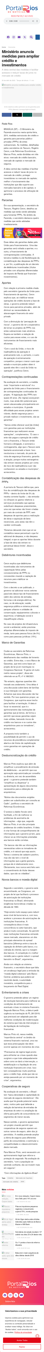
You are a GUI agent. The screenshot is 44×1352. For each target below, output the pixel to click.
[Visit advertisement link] (22, 233)
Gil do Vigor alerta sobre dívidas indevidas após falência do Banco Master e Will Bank (28, 1221)
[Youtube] (19, 37)
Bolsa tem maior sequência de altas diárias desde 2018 (26, 1254)
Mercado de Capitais (24, 1178)
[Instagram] (13, 37)
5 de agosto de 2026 (23, 1201)
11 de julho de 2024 (23, 1258)
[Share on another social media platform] (37, 115)
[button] (31, 37)
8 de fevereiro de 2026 (24, 1227)
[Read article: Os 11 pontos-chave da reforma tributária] (8, 1245)
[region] (22, 1328)
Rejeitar (22, 1347)
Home (4, 47)
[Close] (41, 1307)
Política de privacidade (23, 1332)
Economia (11, 47)
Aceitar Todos (22, 1340)
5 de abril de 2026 (22, 1214)
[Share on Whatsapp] (27, 115)
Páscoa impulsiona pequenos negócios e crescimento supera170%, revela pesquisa (26, 1209)
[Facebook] (8, 37)
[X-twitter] (24, 37)
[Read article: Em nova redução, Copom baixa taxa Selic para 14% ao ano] (8, 1199)
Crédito (10, 1178)
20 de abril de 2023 (8, 80)
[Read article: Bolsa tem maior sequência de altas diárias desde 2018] (8, 1256)
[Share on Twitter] (17, 115)
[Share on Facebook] (7, 115)
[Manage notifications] (37, 1336)
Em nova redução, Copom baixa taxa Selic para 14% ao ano (27, 1197)
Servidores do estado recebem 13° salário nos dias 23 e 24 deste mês (28, 1233)
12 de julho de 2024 (23, 1237)
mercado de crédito (10, 1182)
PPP (22, 1182)
